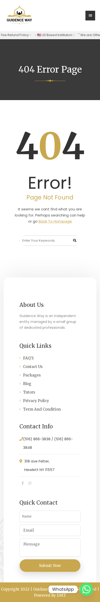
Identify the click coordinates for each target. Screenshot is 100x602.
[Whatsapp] (86, 589)
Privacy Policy (36, 400)
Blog (27, 383)
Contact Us (33, 366)
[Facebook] (23, 483)
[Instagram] (29, 483)
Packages (32, 375)
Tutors (29, 392)
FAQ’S (28, 358)
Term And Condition (42, 409)
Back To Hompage (55, 221)
